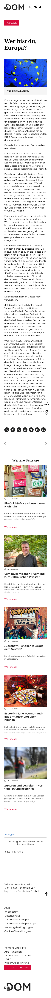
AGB (7, 907)
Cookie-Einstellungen (17, 931)
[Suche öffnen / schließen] (30, 7)
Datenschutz (12, 915)
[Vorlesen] (46, 412)
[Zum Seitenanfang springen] (46, 894)
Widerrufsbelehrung (16, 962)
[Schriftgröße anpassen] (46, 403)
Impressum (11, 911)
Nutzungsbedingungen (18, 927)
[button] (6, 429)
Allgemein (10, 28)
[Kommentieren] (35, 7)
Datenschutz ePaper (16, 919)
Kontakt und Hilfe (15, 947)
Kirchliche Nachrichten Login (18, 957)
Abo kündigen (13, 951)
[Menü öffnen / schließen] (45, 7)
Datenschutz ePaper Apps (20, 923)
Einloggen (10, 834)
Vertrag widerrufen (18, 967)
